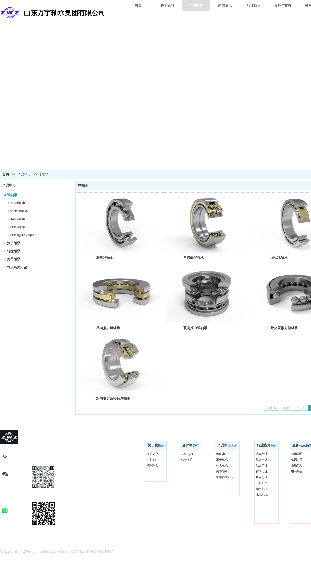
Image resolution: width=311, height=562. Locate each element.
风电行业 (262, 477)
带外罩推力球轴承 (284, 328)
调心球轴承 (279, 257)
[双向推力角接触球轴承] (120, 363)
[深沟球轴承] (120, 222)
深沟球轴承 (104, 257)
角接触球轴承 (193, 257)
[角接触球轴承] (207, 222)
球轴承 (43, 174)
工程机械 (262, 483)
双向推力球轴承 (195, 328)
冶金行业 (262, 465)
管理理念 (152, 465)
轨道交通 (262, 459)
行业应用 (264, 445)
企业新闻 (187, 454)
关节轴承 (222, 471)
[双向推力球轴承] (207, 293)
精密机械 (262, 489)
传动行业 (262, 471)
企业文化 (152, 459)
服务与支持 (300, 445)
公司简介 (152, 454)
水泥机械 (262, 494)
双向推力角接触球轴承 (113, 398)
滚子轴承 (222, 459)
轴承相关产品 (225, 477)
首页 (5, 174)
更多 (161, 445)
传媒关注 (187, 460)
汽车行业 (262, 454)
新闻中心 (189, 445)
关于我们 (154, 445)
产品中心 (24, 174)
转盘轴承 (222, 465)
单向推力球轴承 (108, 328)
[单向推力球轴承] (120, 293)
